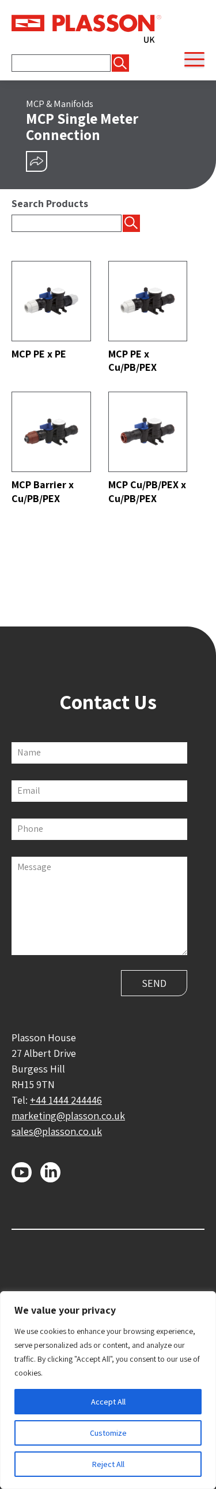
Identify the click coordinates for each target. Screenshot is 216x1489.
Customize (108, 1433)
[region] (108, 1390)
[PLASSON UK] (86, 27)
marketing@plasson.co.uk (68, 1115)
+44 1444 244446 (66, 1100)
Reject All (108, 1464)
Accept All (108, 1401)
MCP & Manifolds (59, 103)
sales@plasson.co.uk (57, 1131)
